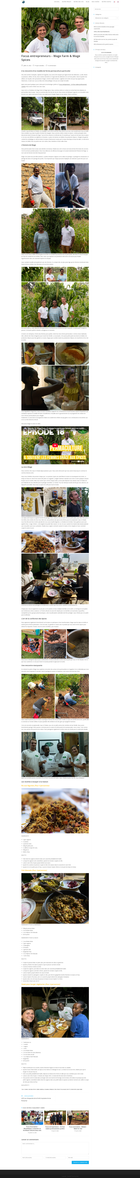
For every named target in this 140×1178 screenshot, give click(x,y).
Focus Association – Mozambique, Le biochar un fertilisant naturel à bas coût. (32, 1128)
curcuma (30, 1089)
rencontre (73, 1089)
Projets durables (39, 65)
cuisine (26, 1089)
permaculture (52, 1089)
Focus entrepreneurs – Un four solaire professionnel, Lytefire (55, 1127)
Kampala (42, 1089)
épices (34, 1089)
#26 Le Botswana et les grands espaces (103, 44)
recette (69, 1089)
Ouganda (46, 1089)
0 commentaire (52, 65)
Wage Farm (79, 1089)
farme (37, 1089)
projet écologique (61, 1089)
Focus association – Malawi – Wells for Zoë (78, 1127)
